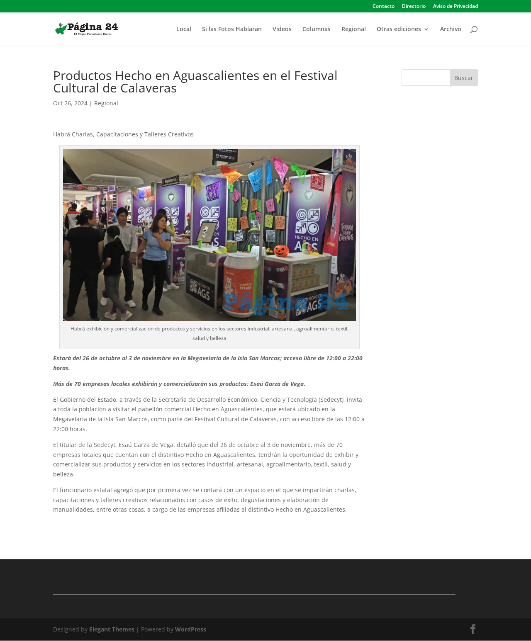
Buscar (463, 78)
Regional (353, 29)
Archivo (450, 29)
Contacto (384, 7)
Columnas (316, 29)
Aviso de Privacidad (455, 7)
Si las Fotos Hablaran (232, 29)
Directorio (414, 7)
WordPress (190, 629)
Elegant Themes (111, 629)
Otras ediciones (399, 29)
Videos (282, 29)
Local (183, 29)
